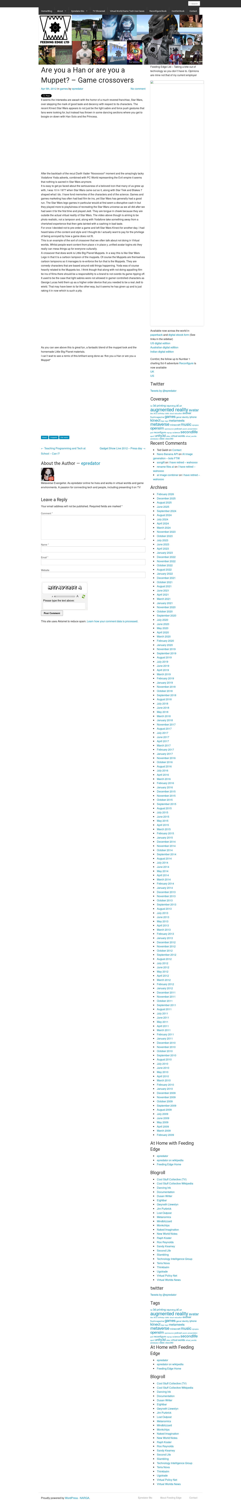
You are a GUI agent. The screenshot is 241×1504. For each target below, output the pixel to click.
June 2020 (163, 624)
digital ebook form (178, 335)
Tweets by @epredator (163, 391)
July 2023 (162, 540)
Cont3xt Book (178, 11)
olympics (195, 425)
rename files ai (165, 466)
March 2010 (164, 1080)
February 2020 (165, 641)
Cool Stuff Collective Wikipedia (175, 1183)
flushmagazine (157, 417)
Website (45, 570)
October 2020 (165, 611)
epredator (77, 88)
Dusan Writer (164, 1196)
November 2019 (166, 649)
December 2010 (166, 1043)
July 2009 (162, 1114)
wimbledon (154, 439)
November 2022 (166, 561)
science (176, 432)
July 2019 (162, 661)
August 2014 (164, 858)
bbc (151, 413)
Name (45, 544)
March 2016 (164, 779)
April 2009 (163, 1126)
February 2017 (165, 749)
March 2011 (164, 1030)
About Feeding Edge (170, 1497)
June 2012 (163, 967)
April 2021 (163, 594)
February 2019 (165, 678)
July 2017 (162, 733)
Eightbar (162, 1200)
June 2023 (163, 544)
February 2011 (165, 1034)
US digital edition (160, 343)
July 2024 (162, 519)
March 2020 (164, 636)
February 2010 (165, 1084)
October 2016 (165, 762)
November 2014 (166, 846)
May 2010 (162, 1072)
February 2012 (165, 984)
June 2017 (163, 737)
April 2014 (163, 875)
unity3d (160, 435)
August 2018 (164, 699)
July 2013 (162, 913)
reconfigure (160, 432)
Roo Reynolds (165, 1242)
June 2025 (163, 507)
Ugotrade (162, 1271)
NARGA (84, 1498)
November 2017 (166, 724)
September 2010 (166, 1055)
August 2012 (164, 959)
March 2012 (164, 980)
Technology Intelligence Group (174, 1259)
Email (44, 557)
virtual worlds (178, 436)
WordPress (71, 1498)
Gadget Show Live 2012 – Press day (122, 448)
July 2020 (162, 620)
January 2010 (165, 1089)
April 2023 (163, 548)
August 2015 (164, 808)
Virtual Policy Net (167, 1275)
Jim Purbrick (164, 1208)
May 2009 (162, 1122)
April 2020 (163, 632)
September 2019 (166, 653)
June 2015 (163, 816)
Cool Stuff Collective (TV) (172, 1179)
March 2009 (164, 1130)
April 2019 (163, 670)
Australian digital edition (164, 347)
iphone (193, 417)
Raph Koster (164, 1238)
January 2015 (165, 837)
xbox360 (169, 438)
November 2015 (166, 795)
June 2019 (163, 666)
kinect (44, 437)
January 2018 (165, 720)
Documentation (166, 1192)
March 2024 (164, 527)
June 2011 (163, 1017)
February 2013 (165, 934)
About (60, 11)
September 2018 (166, 695)
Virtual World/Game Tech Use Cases (127, 11)
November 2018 (166, 687)
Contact (193, 11)
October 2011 (165, 1001)
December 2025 (166, 498)
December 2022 (166, 557)
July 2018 (162, 703)
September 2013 (166, 904)
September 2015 (166, 804)
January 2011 (165, 1038)
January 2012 (165, 988)
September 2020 (166, 615)
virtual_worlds (191, 436)
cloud (172, 413)
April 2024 (163, 523)
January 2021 (165, 603)
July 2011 (162, 1013)
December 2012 (166, 942)
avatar (194, 409)
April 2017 (163, 741)
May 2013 (162, 921)
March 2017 (164, 745)
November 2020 (166, 607)
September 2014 (166, 854)
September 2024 (166, 511)
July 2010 (162, 1063)
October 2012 (165, 950)
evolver (187, 413)
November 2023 (166, 532)
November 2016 (166, 758)
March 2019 (164, 674)
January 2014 (165, 888)
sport (152, 436)
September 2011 (166, 1005)
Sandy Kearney (166, 1246)
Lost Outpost (164, 1213)
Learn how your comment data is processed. (112, 621)
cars (167, 413)
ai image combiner (167, 475)
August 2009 (164, 1109)
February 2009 (165, 1135)
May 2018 (162, 712)
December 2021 (166, 578)
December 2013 (166, 892)
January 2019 (165, 682)
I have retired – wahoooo (183, 462)
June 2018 (163, 707)
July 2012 (162, 963)
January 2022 (165, 573)
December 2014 (166, 841)
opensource (169, 429)
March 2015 (164, 829)
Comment (47, 513)
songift (161, 462)
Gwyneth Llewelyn (167, 1204)
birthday (161, 413)
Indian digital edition (162, 351)
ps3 (151, 432)
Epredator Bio (77, 11)
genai (178, 417)
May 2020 (162, 628)
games (64, 88)
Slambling (163, 1254)
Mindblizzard (164, 1221)
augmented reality (169, 409)
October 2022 (165, 565)
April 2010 (163, 1076)
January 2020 (165, 645)
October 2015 (165, 800)
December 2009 (166, 1093)
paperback (156, 335)
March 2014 (164, 879)
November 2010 (166, 1047)
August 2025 (164, 502)
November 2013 (166, 896)
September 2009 (166, 1105)
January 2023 (165, 553)
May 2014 (162, 871)
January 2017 (165, 754)
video (168, 436)
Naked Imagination (168, 1229)
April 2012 (163, 975)
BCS (155, 413)
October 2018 (165, 691)
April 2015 (163, 825)
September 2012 (166, 955)
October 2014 (165, 850)
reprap (169, 432)
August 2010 (164, 1059)
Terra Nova (163, 1263)
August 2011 (164, 1009)
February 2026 (165, 494)
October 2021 (165, 582)
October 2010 (165, 1051)
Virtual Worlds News (169, 1280)
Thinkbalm (163, 1267)
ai (177, 405)
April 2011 (163, 1026)
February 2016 (165, 783)
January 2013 (165, 938)
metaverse (159, 424)
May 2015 (162, 821)
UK (152, 371)
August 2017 (164, 728)
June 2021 (163, 590)
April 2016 (163, 775)
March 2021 (164, 599)
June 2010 (163, 1068)
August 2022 (164, 569)
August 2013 (164, 909)
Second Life (164, 1250)
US (152, 376)
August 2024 (164, 515)
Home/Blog (46, 11)
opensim (157, 427)
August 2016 (164, 766)
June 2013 (163, 917)
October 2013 (165, 900)
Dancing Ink (164, 1188)
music (186, 424)
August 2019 (164, 657)
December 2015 (166, 791)
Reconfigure (186, 363)
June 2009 (163, 1118)
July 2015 (162, 812)
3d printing (159, 405)
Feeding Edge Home (169, 1164)
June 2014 (163, 867)
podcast (178, 428)
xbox (162, 438)
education (178, 413)
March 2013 (164, 929)
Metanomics (164, 1217)
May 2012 (162, 971)
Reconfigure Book (158, 11)
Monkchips (163, 1225)
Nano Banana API (167, 454)
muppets (53, 437)
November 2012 (166, 946)
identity (185, 417)
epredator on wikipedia (170, 1160)
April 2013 (163, 925)
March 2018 (164, 716)
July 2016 (162, 770)
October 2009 (165, 1101)
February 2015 (165, 833)
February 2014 (165, 883)
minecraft (175, 424)
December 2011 (166, 992)
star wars (64, 437)
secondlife (189, 431)
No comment (138, 88)
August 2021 (164, 586)
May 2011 (162, 1022)
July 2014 (162, 862)
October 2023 (165, 536)
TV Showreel (99, 11)
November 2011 (166, 996)
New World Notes (167, 1233)
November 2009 (166, 1097)
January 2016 (165, 787)
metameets (177, 420)
